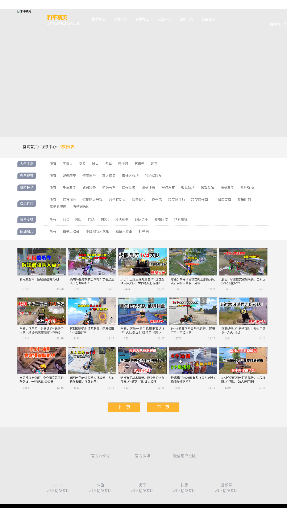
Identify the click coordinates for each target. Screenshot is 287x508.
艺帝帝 (139, 164)
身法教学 (69, 188)
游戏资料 (120, 19)
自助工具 (186, 19)
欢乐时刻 (244, 199)
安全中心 (164, 19)
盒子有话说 (117, 199)
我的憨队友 (153, 176)
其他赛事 (121, 219)
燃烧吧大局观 (92, 199)
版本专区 (98, 19)
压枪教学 (227, 188)
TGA (91, 219)
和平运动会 (71, 231)
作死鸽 (157, 199)
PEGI (105, 219)
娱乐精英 (69, 176)
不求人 (68, 164)
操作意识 (128, 188)
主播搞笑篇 (222, 199)
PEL (78, 219)
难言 (95, 164)
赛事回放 (161, 219)
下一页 (163, 407)
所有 (53, 164)
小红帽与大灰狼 (97, 231)
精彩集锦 (181, 219)
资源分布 (109, 188)
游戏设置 (207, 188)
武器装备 (89, 188)
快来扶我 (138, 199)
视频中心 (48, 147)
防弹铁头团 (81, 206)
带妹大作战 (130, 176)
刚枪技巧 (148, 188)
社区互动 (208, 19)
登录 (281, 16)
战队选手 (141, 219)
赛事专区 (142, 19)
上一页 (124, 407)
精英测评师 (176, 199)
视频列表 (66, 147)
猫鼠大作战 (124, 231)
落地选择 (247, 188)
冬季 (108, 164)
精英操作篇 (199, 199)
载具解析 (188, 188)
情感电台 (89, 176)
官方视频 (69, 199)
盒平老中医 (58, 206)
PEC (66, 219)
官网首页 (30, 147)
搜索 (226, 19)
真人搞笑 (109, 176)
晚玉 (154, 164)
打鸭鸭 (144, 231)
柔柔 (82, 164)
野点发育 (168, 188)
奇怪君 (123, 164)
